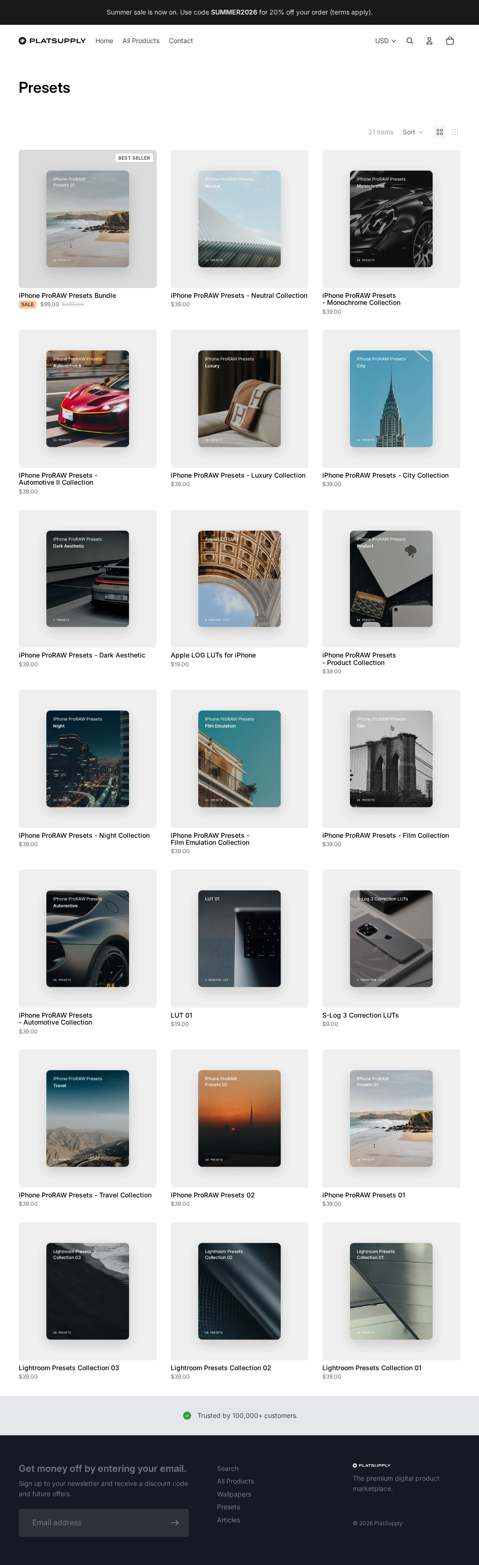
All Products (235, 1481)
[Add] (142, 273)
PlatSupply (388, 1523)
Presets (228, 1507)
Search (228, 1468)
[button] (413, 132)
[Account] (429, 40)
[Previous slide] (185, 218)
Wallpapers (234, 1494)
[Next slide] (294, 218)
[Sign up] (175, 1523)
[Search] (409, 40)
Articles (228, 1520)
